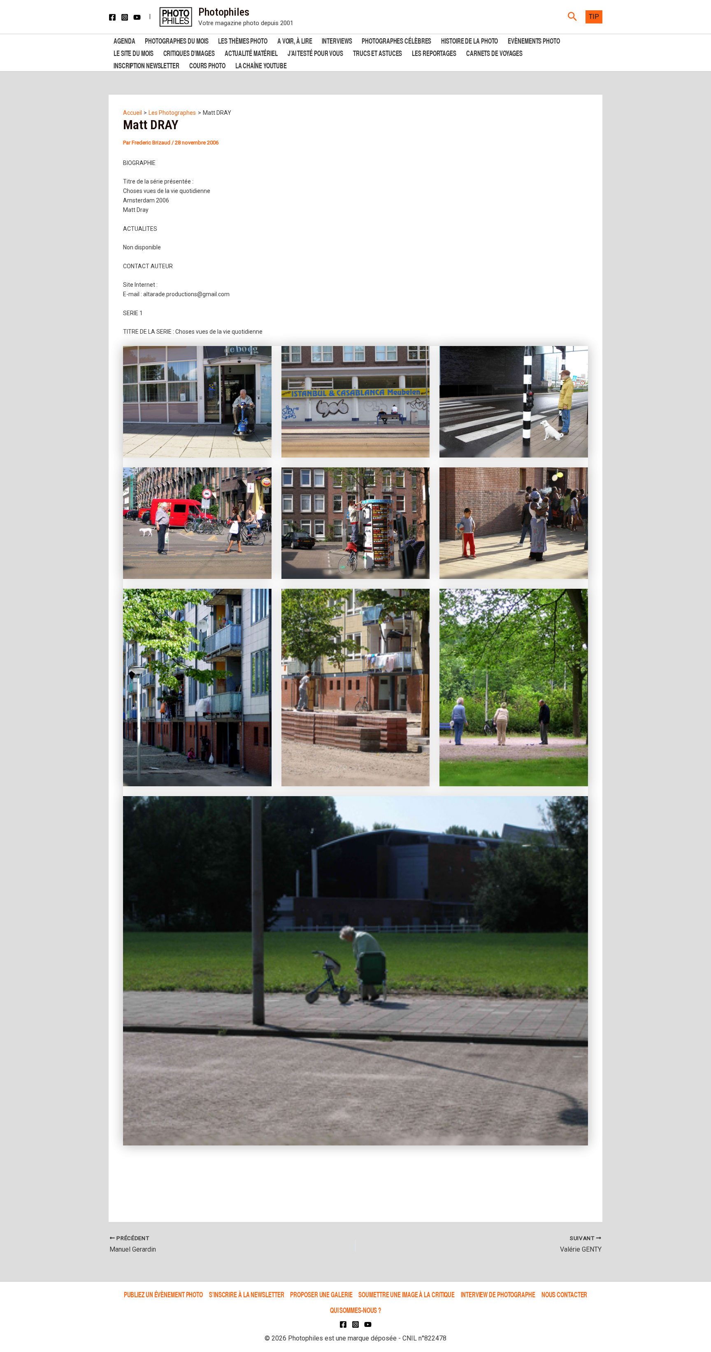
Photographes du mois (176, 40)
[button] (572, 17)
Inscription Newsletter (146, 64)
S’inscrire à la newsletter (246, 1294)
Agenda (124, 40)
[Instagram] (124, 17)
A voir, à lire (294, 40)
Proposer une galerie (321, 1294)
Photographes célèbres (396, 40)
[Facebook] (112, 17)
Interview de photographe (498, 1294)
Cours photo (207, 64)
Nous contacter (564, 1294)
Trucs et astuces (377, 52)
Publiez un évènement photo (163, 1294)
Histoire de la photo (469, 40)
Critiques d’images (189, 52)
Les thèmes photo (242, 40)
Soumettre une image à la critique (406, 1294)
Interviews (337, 40)
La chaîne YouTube (261, 64)
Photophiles (223, 12)
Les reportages (434, 52)
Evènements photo (534, 40)
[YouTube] (137, 17)
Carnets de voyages (494, 52)
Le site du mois (133, 52)
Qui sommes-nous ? (355, 1309)
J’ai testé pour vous (315, 52)
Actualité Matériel (251, 52)
